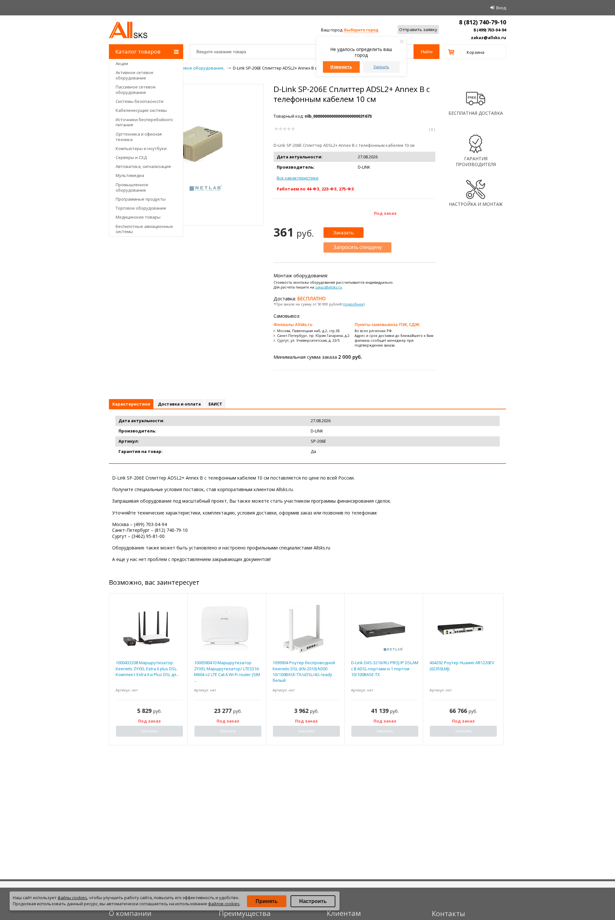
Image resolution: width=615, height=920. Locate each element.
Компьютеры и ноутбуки (141, 148)
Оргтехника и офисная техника (139, 136)
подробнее (354, 304)
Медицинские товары (138, 217)
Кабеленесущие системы (141, 110)
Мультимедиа (130, 175)
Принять (267, 901)
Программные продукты (141, 199)
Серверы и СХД (131, 157)
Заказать (343, 232)
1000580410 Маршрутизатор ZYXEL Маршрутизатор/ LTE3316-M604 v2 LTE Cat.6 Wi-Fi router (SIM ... (227, 671)
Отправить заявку (418, 29)
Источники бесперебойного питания (144, 122)
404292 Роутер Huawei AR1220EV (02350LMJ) (462, 665)
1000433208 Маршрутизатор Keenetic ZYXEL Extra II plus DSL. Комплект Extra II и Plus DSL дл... (147, 668)
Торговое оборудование (141, 208)
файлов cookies (224, 904)
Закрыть (381, 67)
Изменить (341, 67)
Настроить (313, 901)
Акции (122, 63)
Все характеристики (297, 178)
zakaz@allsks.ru (488, 37)
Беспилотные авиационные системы (144, 229)
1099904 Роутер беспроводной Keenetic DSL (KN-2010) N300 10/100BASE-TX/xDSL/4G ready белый (304, 671)
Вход (501, 8)
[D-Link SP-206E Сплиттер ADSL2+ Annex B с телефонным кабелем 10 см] (186, 193)
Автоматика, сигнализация (143, 166)
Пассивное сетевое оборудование (136, 89)
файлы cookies (72, 897)
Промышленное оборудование (132, 187)
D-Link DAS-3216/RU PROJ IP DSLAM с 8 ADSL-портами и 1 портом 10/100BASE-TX (384, 668)
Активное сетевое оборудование (134, 75)
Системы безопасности (139, 101)
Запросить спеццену (357, 247)
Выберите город (361, 30)
